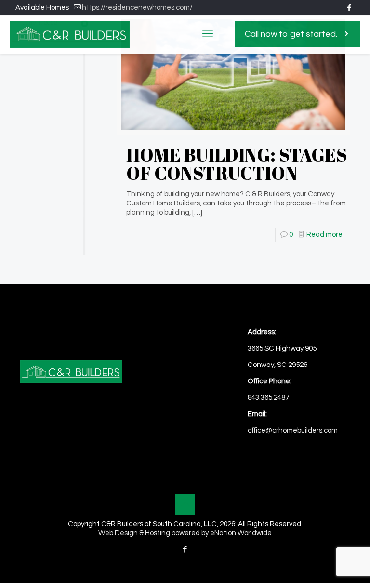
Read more (324, 234)
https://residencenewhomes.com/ (137, 7)
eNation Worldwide (241, 533)
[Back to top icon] (185, 504)
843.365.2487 (268, 397)
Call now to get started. (291, 34)
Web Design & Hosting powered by (154, 533)
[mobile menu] (207, 34)
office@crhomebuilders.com (293, 430)
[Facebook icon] (349, 8)
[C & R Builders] (70, 34)
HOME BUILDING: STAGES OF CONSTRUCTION (236, 163)
